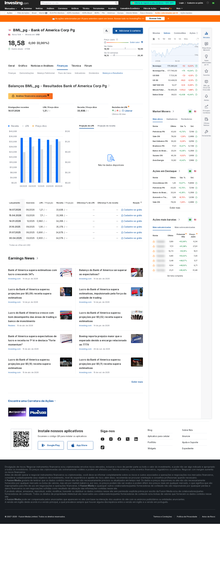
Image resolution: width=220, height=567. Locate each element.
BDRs (97, 13)
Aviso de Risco (208, 516)
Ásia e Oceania (146, 13)
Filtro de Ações (150, 8)
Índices (167, 33)
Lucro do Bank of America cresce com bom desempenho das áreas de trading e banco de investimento (32, 317)
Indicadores (80, 73)
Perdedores (186, 119)
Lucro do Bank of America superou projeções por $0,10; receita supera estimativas (29, 363)
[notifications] (208, 2)
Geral (11, 65)
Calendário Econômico (130, 8)
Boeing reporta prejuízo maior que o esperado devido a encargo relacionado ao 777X (103, 340)
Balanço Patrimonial (46, 73)
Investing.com (14, 279)
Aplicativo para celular (159, 436)
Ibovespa (157, 66)
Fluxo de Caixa (64, 73)
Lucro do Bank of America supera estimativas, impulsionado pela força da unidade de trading (102, 293)
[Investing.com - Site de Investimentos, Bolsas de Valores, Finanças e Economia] (16, 3)
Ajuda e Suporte (190, 442)
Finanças (12, 73)
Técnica (76, 65)
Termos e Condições (162, 516)
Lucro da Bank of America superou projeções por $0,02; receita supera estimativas (100, 317)
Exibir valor (135, 42)
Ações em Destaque (165, 171)
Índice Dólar (158, 94)
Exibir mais (137, 382)
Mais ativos (158, 119)
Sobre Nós (187, 430)
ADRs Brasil (87, 13)
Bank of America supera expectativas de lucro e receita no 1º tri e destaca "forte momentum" (32, 340)
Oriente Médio (132, 13)
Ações (9, 13)
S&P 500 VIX (158, 85)
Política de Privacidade (187, 516)
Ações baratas (186, 13)
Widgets (152, 448)
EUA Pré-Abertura (57, 13)
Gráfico (22, 65)
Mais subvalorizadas (162, 227)
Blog (150, 430)
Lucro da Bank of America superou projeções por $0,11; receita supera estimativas (100, 363)
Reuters (11, 325)
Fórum (88, 65)
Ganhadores (171, 119)
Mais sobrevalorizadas (185, 227)
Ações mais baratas (164, 219)
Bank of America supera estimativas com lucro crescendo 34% (32, 272)
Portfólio (152, 442)
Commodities (180, 33)
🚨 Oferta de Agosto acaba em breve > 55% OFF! (153, 3)
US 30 (155, 80)
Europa (120, 13)
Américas (111, 13)
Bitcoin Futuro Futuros (162, 90)
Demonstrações (27, 73)
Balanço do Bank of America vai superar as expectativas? (103, 272)
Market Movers (161, 111)
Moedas (156, 33)
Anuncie (186, 436)
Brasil (34, 13)
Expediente (188, 448)
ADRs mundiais (73, 13)
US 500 (156, 75)
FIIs (103, 13)
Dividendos (94, 73)
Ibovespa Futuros (160, 71)
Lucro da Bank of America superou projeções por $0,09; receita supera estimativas (29, 293)
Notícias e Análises (42, 65)
